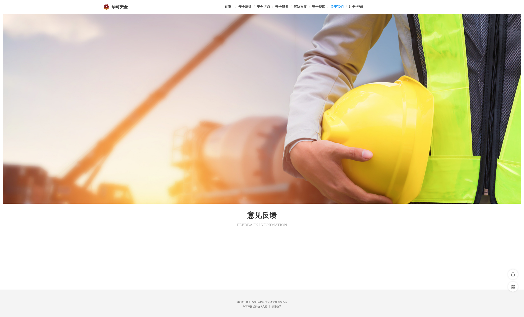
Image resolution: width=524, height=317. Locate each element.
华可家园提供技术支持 (255, 306)
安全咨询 (263, 6)
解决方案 (300, 6)
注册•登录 (356, 6)
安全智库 (318, 6)
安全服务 (281, 6)
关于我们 (337, 6)
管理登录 (276, 306)
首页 (228, 6)
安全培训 (245, 6)
